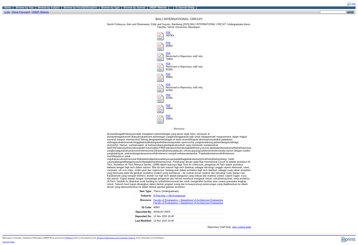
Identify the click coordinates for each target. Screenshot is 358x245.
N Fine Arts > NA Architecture (169, 195)
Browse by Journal (134, 7)
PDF (168, 32)
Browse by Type (110, 7)
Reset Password (21, 12)
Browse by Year (25, 7)
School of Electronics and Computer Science (116, 238)
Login (7, 12)
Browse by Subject (48, 7)
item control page (241, 227)
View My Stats (8, 242)
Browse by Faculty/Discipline (80, 7)
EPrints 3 (69, 238)
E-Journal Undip (185, 7)
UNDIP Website (158, 7)
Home (7, 7)
